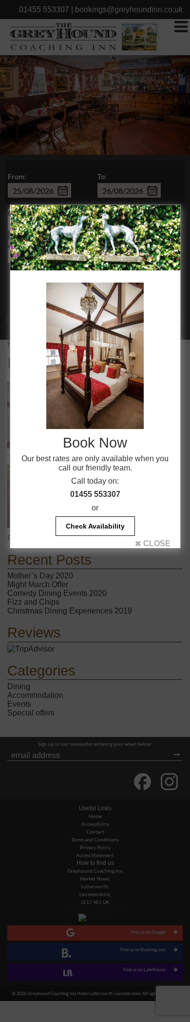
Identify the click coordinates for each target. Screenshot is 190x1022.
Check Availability (95, 526)
